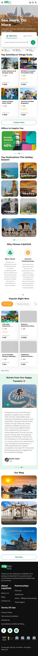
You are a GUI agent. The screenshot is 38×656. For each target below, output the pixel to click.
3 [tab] (17, 153)
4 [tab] (19, 153)
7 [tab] (24, 153)
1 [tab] (14, 153)
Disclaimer (5, 620)
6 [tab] (22, 153)
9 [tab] (25, 239)
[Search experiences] (33, 42)
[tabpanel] (19, 227)
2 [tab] (16, 153)
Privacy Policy (6, 612)
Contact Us (5, 601)
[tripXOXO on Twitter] (10, 630)
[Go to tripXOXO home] (7, 2)
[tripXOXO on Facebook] (3, 630)
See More (5, 371)
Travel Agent (20, 602)
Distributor (19, 594)
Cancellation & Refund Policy (12, 624)
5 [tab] (20, 153)
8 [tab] (24, 239)
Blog (3, 597)
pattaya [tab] (7, 304)
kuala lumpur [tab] (23, 304)
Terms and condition (9, 616)
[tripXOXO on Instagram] (16, 630)
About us (5, 593)
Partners (18, 591)
